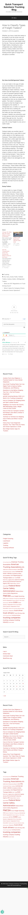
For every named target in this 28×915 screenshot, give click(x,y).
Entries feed (6, 653)
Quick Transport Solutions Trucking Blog (14, 7)
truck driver (18, 610)
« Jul (4, 695)
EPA (9, 583)
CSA (11, 575)
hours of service (9, 598)
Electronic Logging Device (9, 579)
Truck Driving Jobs (19, 613)
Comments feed (8, 656)
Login (24, 318)
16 (23, 683)
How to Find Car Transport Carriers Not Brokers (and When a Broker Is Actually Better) (13, 412)
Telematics (11, 610)
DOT (14, 577)
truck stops (11, 622)
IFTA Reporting (16, 598)
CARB (18, 569)
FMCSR (12, 596)
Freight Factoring (8, 538)
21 (16, 686)
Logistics (5, 543)
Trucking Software (8, 547)
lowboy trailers (11, 279)
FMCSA (7, 596)
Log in (5, 651)
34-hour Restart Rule (7, 562)
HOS (4, 598)
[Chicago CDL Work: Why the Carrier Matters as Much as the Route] (7, 239)
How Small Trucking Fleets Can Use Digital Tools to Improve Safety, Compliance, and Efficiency (13, 386)
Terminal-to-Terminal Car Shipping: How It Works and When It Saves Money (13, 418)
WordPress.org (7, 658)
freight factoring (19, 596)
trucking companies (11, 617)
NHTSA (11, 602)
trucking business (16, 615)
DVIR (16, 577)
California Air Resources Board (10, 569)
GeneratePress (17, 885)
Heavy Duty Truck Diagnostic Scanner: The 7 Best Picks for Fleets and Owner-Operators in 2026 (14, 424)
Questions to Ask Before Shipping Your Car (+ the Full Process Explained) (13, 392)
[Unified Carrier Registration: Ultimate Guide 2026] (18, 234)
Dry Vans (6, 277)
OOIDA (15, 602)
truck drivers (8, 613)
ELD (18, 578)
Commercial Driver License (9, 571)
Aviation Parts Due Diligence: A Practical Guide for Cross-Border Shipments (13, 380)
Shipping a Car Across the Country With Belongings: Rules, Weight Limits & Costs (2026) (13, 406)
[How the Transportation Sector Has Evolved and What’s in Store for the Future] (7, 258)
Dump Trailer (14, 277)
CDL (21, 569)
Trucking (6, 274)
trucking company (8, 620)
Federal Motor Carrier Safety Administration (11, 588)
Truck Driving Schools (7, 615)
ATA (23, 567)
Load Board (6, 541)
